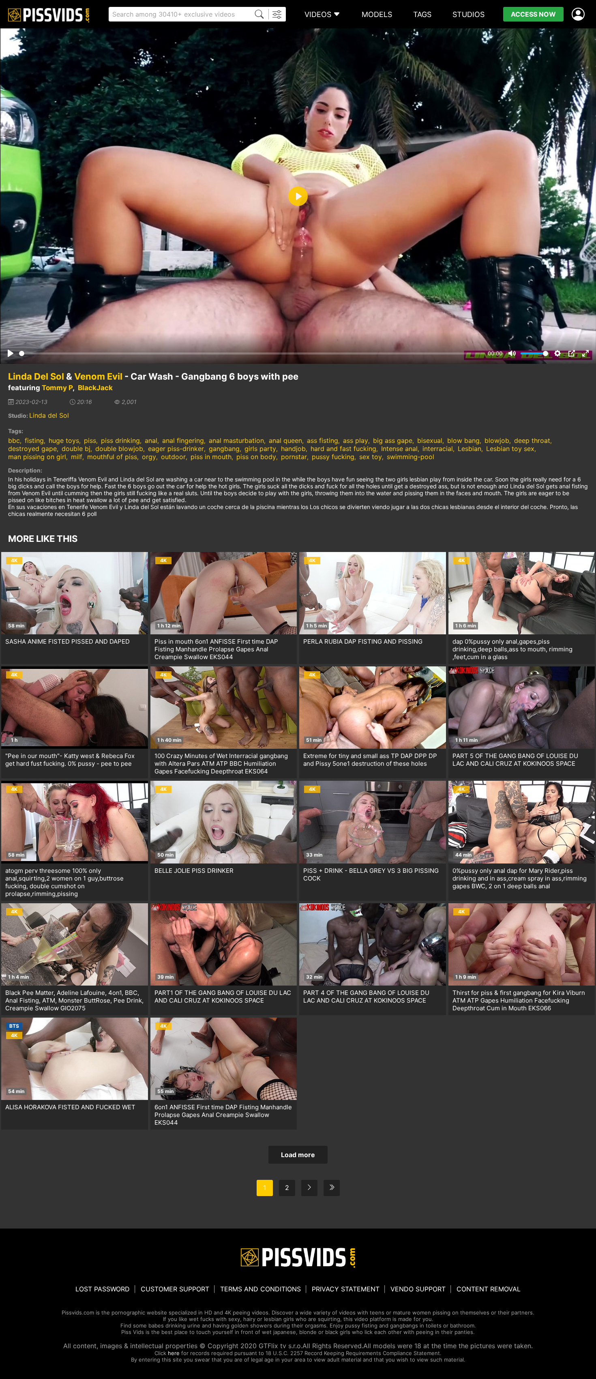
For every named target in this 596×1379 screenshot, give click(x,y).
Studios (468, 14)
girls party (260, 449)
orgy (149, 457)
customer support (175, 1289)
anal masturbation (236, 440)
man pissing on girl (37, 457)
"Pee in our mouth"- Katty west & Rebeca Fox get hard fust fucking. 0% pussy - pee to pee (70, 759)
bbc (14, 440)
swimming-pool (410, 457)
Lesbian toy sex (510, 449)
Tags (422, 14)
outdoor (173, 457)
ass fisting (322, 440)
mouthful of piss (112, 457)
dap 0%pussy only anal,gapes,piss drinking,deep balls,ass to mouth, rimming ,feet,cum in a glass (512, 649)
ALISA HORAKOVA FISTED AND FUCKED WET (70, 1107)
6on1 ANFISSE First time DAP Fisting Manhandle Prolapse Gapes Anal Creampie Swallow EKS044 (223, 1114)
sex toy (370, 457)
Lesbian (469, 449)
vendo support (418, 1289)
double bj (76, 449)
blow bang (463, 440)
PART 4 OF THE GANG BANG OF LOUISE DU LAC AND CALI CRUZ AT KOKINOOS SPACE (366, 996)
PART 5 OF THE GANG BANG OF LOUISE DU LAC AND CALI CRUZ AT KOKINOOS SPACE (515, 759)
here (174, 1353)
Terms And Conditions (260, 1289)
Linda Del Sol (36, 376)
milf (76, 457)
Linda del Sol (49, 415)
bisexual (429, 440)
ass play (355, 440)
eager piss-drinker (176, 449)
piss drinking (120, 440)
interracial (437, 449)
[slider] (252, 353)
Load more (298, 1155)
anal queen (285, 440)
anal (151, 440)
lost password (102, 1289)
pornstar (294, 457)
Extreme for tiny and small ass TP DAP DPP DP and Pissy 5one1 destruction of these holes (370, 759)
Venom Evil (98, 376)
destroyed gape (32, 449)
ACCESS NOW (533, 14)
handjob (293, 449)
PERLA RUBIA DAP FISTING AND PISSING (362, 641)
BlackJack (95, 388)
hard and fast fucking (343, 449)
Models (377, 14)
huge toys (64, 440)
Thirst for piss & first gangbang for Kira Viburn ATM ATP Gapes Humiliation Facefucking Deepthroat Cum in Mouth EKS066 (518, 1000)
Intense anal (399, 449)
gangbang (224, 449)
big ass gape (392, 440)
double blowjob (119, 449)
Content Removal (489, 1289)
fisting (34, 440)
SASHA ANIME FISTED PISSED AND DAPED (67, 641)
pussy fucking (333, 457)
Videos (317, 14)
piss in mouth (211, 457)
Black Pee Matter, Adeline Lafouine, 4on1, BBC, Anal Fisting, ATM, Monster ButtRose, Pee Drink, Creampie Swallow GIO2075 (74, 1000)
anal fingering (183, 440)
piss (90, 440)
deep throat (532, 440)
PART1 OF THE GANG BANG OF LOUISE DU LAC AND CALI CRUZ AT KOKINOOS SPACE (222, 996)
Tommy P (57, 388)
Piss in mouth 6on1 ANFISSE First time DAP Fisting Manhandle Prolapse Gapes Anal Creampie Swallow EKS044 (216, 649)
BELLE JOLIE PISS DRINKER (194, 870)
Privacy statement (345, 1289)
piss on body (256, 457)
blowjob (497, 440)
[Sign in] (580, 14)
